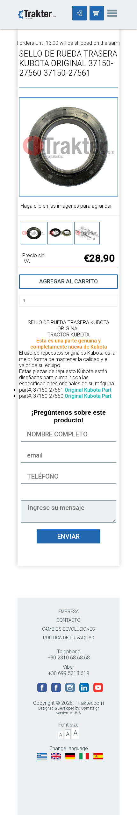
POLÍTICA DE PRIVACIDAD (68, 638)
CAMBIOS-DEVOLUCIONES (68, 629)
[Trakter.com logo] (37, 14)
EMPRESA (68, 611)
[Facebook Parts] (56, 691)
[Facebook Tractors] (42, 691)
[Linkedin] (84, 691)
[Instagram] (70, 691)
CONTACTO (68, 620)
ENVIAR (68, 536)
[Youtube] (98, 691)
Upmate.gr (90, 708)
